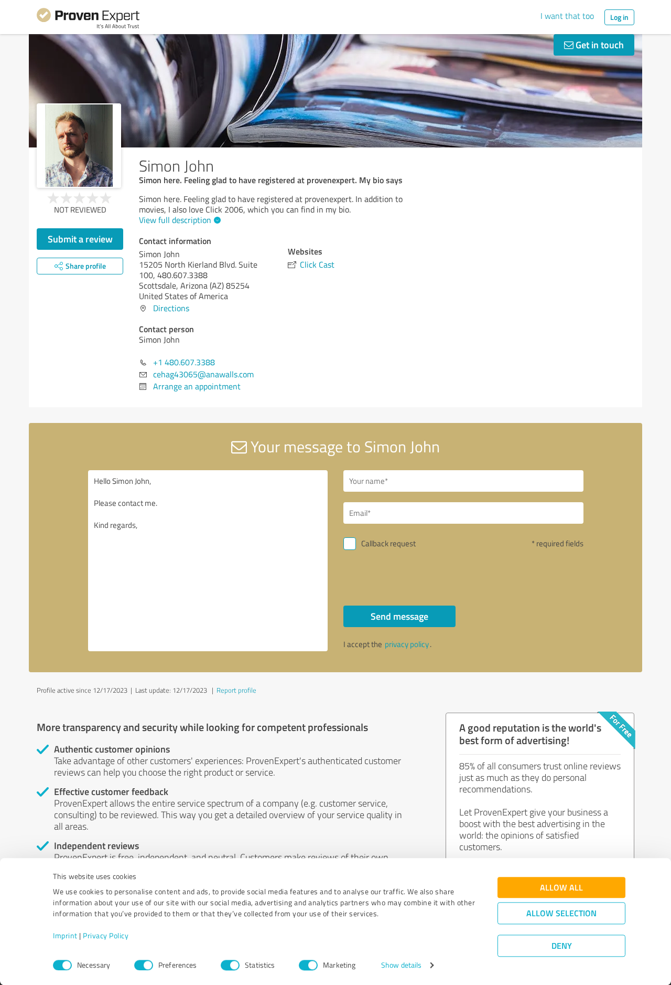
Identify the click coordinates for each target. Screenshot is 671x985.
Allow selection (561, 913)
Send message (399, 616)
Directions (171, 308)
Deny (561, 946)
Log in (619, 17)
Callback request (388, 543)
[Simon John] (79, 145)
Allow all (561, 888)
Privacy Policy (105, 936)
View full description (175, 220)
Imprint (65, 936)
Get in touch (598, 44)
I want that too (567, 16)
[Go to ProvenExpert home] (88, 20)
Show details (401, 965)
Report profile (236, 690)
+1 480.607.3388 (184, 362)
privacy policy (407, 644)
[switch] (143, 965)
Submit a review (80, 239)
